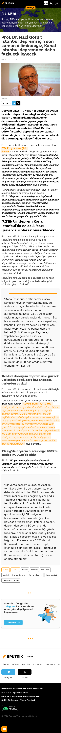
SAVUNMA (50, 664)
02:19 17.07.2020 (9, 59)
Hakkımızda (6, 688)
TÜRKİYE (15, 569)
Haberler (34, 569)
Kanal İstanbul (51, 575)
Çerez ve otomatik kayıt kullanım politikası (20, 696)
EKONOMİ (38, 664)
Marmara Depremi (35, 575)
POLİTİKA (26, 664)
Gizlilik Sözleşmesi (9, 700)
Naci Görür (45, 569)
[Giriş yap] (51, 3)
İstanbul (6, 575)
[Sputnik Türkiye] (8, 4)
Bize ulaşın (6, 692)
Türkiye (25, 569)
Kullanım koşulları (35, 688)
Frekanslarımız (19, 688)
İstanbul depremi (18, 575)
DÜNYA (5, 569)
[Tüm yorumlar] (4, 729)
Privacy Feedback (27, 700)
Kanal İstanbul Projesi (11, 580)
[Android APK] (10, 708)
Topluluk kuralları (20, 692)
